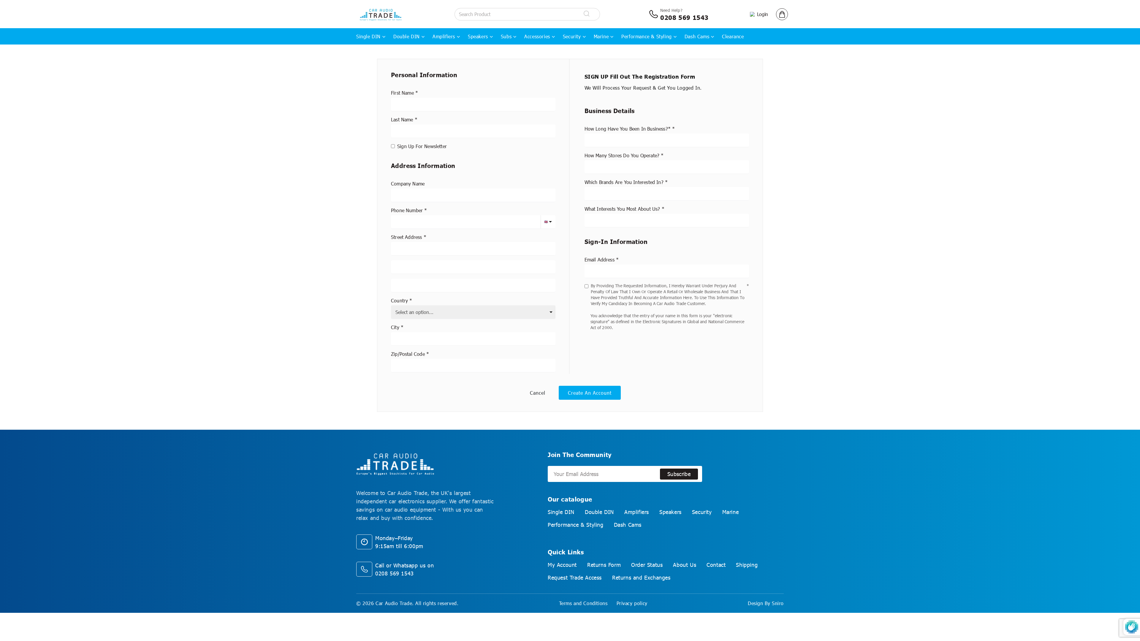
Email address (600, 259)
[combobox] (473, 248)
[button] (782, 14)
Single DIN (368, 36)
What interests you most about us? (622, 209)
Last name (402, 119)
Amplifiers (444, 36)
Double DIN (406, 36)
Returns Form (604, 564)
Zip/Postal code (408, 354)
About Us (684, 564)
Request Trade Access (575, 577)
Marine (601, 36)
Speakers (478, 36)
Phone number (407, 210)
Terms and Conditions (583, 603)
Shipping (747, 564)
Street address (406, 237)
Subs (506, 36)
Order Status (647, 564)
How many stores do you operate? (622, 155)
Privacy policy (632, 603)
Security (572, 36)
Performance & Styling (646, 36)
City (395, 327)
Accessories (537, 36)
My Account (562, 564)
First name (402, 93)
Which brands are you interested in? (624, 182)
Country (399, 300)
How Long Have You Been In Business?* (628, 128)
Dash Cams (697, 36)
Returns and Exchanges (641, 577)
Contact (716, 564)
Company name (408, 183)
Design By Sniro (766, 603)
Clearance (733, 36)
